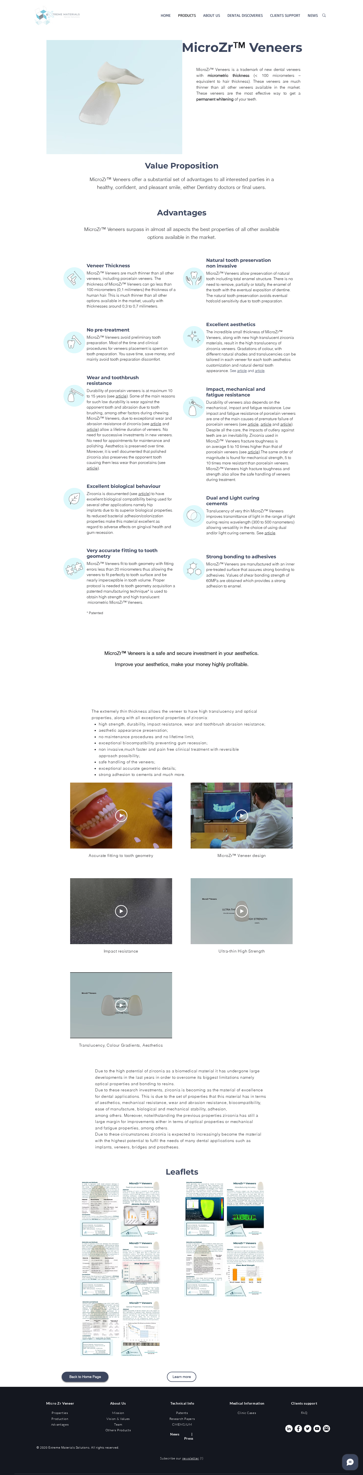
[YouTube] (317, 1428)
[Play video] (121, 816)
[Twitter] (307, 1428)
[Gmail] (326, 1428)
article (155, 423)
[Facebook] (298, 1428)
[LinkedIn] (289, 1428)
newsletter (190, 1458)
